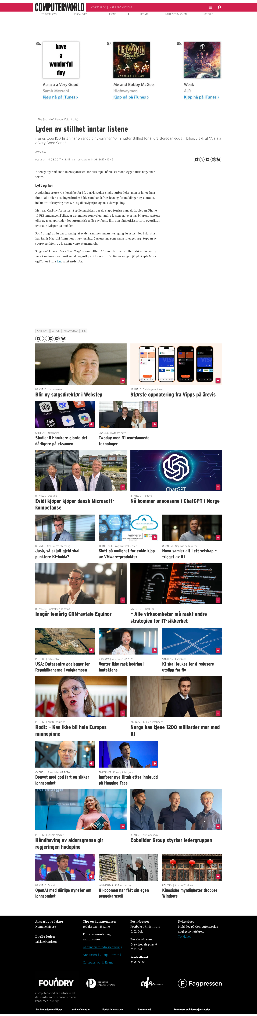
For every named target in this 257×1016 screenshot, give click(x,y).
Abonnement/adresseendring (102, 947)
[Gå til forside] (59, 7)
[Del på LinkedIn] (207, 159)
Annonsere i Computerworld (102, 955)
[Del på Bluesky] (218, 159)
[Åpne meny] (210, 7)
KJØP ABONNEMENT (121, 7)
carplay (42, 330)
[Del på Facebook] (196, 159)
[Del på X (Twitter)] (202, 159)
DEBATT (144, 14)
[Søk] (219, 7)
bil (84, 330)
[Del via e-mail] (213, 159)
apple (56, 330)
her (59, 261)
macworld (71, 330)
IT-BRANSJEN (81, 14)
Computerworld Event (98, 962)
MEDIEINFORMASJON (176, 14)
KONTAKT (208, 14)
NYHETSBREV (98, 7)
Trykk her (184, 936)
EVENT (112, 14)
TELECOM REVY (49, 14)
